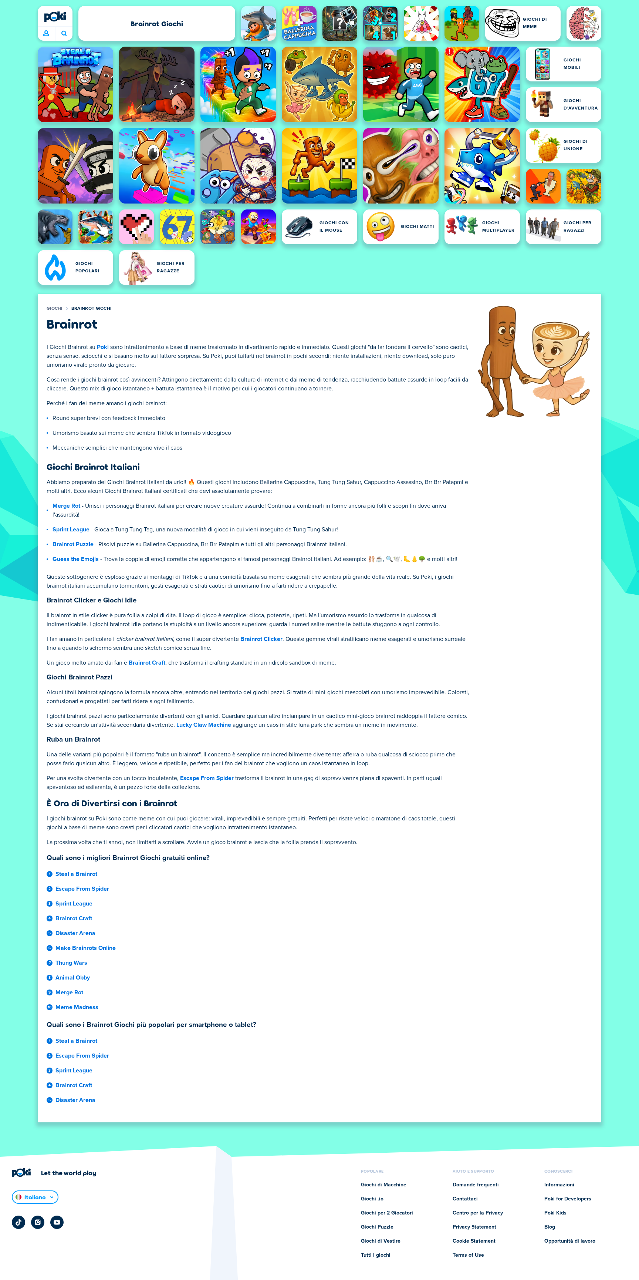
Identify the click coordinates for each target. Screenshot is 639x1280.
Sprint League (71, 530)
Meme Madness (76, 1007)
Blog (549, 1227)
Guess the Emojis (76, 559)
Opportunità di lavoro (569, 1241)
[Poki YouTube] (57, 1222)
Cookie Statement (474, 1241)
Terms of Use (468, 1255)
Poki (103, 347)
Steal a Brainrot (76, 874)
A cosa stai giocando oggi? (63, 34)
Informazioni (559, 1184)
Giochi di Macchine (383, 1184)
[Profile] (46, 34)
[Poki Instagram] (37, 1222)
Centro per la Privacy (478, 1213)
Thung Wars (71, 963)
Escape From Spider (207, 778)
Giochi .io (372, 1199)
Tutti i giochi (375, 1255)
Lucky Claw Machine (203, 725)
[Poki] (55, 16)
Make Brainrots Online (85, 948)
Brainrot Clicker (261, 639)
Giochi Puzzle (377, 1227)
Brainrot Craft (147, 663)
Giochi (54, 308)
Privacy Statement (474, 1227)
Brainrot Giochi (91, 308)
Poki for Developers (567, 1199)
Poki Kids (555, 1213)
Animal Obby (72, 978)
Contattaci (465, 1199)
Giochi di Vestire (380, 1241)
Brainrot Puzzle (73, 544)
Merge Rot (66, 506)
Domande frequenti (476, 1184)
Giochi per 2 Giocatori (387, 1213)
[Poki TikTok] (18, 1222)
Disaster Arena (75, 933)
